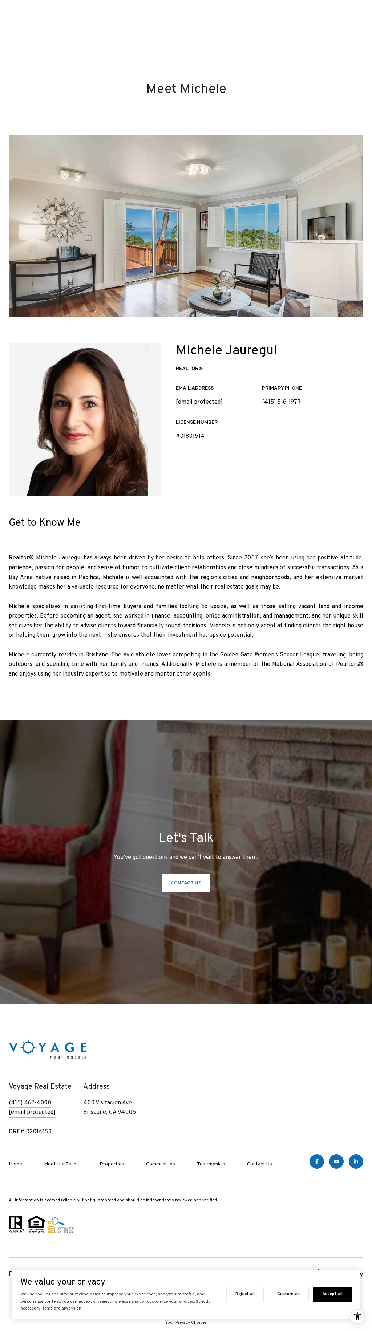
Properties (112, 1164)
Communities (160, 1164)
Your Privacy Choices (186, 1323)
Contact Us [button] (186, 883)
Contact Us (259, 1164)
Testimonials (211, 1164)
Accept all (332, 1294)
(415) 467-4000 (30, 1103)
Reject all (245, 1294)
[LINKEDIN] (356, 1161)
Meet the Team (61, 1164)
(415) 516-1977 (281, 402)
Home (15, 1164)
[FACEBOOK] (317, 1161)
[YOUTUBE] (336, 1161)
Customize (288, 1294)
